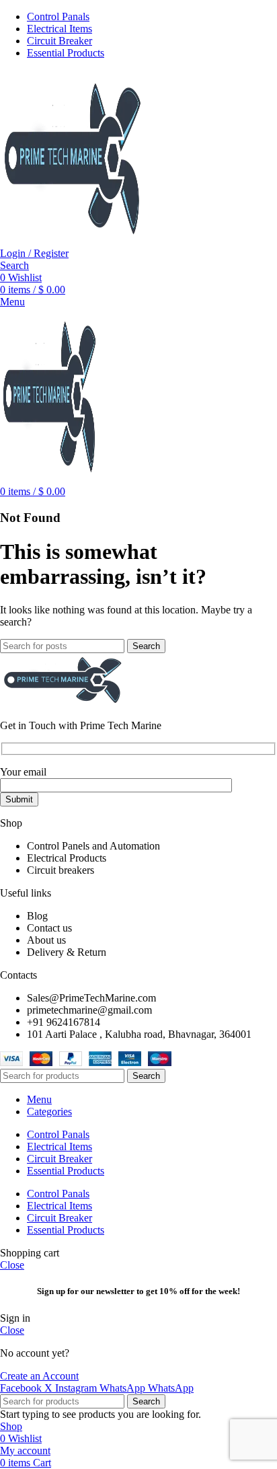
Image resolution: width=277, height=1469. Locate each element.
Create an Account (39, 1376)
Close (12, 1265)
